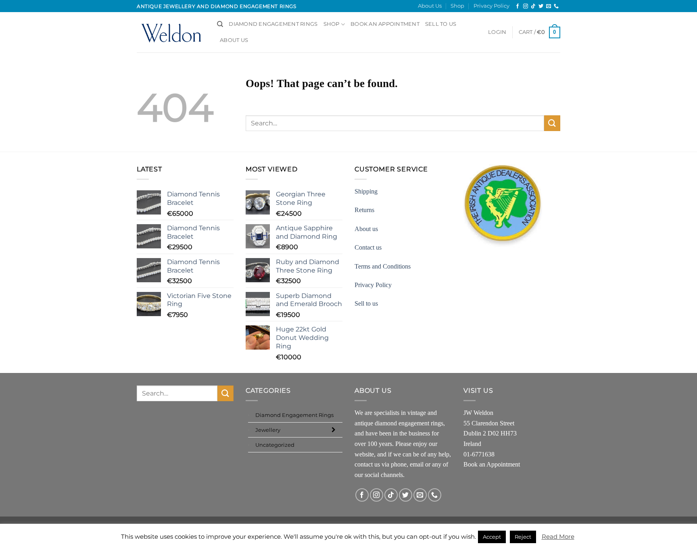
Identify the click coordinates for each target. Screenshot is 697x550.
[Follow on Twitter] (540, 6)
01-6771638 (479, 454)
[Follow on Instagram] (525, 6)
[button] (497, 32)
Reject (523, 536)
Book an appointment (385, 24)
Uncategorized (274, 445)
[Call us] (556, 6)
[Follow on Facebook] (517, 6)
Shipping (366, 191)
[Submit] (552, 123)
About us (366, 228)
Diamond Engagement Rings (273, 24)
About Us (430, 6)
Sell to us (441, 24)
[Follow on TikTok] (533, 6)
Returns (364, 209)
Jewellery (267, 430)
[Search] (220, 24)
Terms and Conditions (383, 266)
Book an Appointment (491, 464)
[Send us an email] (548, 6)
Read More (558, 536)
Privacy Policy (491, 6)
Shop (457, 6)
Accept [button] (492, 536)
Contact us (368, 247)
